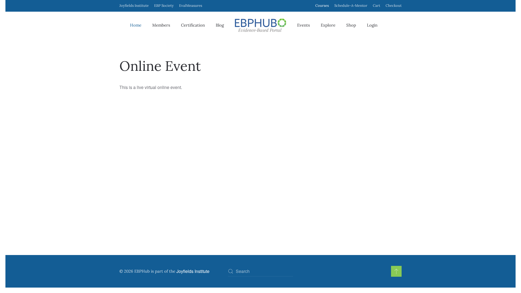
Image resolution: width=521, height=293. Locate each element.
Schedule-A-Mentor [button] (350, 5)
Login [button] (372, 25)
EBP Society (164, 5)
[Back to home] (260, 25)
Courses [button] (322, 5)
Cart (376, 5)
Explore (328, 25)
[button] (396, 271)
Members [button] (161, 25)
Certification (193, 25)
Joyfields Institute (134, 5)
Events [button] (303, 25)
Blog (220, 25)
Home (135, 25)
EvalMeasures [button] (190, 5)
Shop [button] (351, 25)
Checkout (394, 5)
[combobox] (260, 271)
